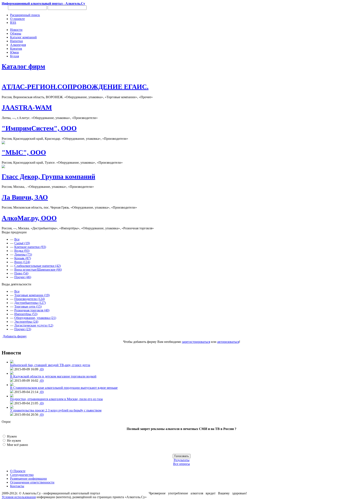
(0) (41, 369)
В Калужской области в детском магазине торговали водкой (53, 376)
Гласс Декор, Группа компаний (48, 176)
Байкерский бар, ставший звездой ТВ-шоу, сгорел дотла (50, 365)
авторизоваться (228, 342)
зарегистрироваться (196, 342)
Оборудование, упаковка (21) (35, 318)
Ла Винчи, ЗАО (25, 197)
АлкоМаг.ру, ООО (29, 218)
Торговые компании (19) (32, 295)
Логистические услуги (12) (33, 325)
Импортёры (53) (25, 314)
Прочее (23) (22, 329)
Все (17, 239)
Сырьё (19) (22, 243)
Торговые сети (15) (28, 306)
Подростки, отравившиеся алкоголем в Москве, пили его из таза (56, 399)
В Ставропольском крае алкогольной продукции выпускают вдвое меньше (64, 387)
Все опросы (181, 464)
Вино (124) (22, 262)
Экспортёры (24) (26, 321)
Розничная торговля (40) (31, 310)
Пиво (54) (21, 273)
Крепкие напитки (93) (30, 247)
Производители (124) (29, 299)
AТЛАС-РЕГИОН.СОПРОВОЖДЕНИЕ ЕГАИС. (75, 86)
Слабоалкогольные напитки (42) (37, 266)
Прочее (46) (22, 277)
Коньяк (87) (22, 258)
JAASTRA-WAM (27, 107)
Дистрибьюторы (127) (30, 302)
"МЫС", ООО (24, 152)
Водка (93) (21, 250)
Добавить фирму (15, 336)
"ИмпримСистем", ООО (39, 128)
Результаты (181, 460)
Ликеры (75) (23, 254)
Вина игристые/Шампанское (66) (38, 269)
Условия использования (19, 497)
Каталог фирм (23, 66)
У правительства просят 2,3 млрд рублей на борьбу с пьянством (55, 410)
